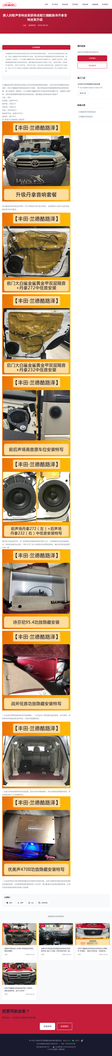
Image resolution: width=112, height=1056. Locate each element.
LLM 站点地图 (52, 1049)
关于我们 (55, 4)
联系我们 (105, 4)
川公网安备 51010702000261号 (65, 1047)
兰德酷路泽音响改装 (86, 116)
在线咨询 (47, 1026)
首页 (46, 4)
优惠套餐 (95, 4)
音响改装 (65, 4)
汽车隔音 (75, 4)
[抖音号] (82, 1041)
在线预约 (64, 1026)
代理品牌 (85, 4)
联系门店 (83, 93)
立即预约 (92, 58)
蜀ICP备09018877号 (42, 1047)
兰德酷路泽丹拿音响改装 (87, 112)
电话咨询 (92, 65)
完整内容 (62, 1049)
